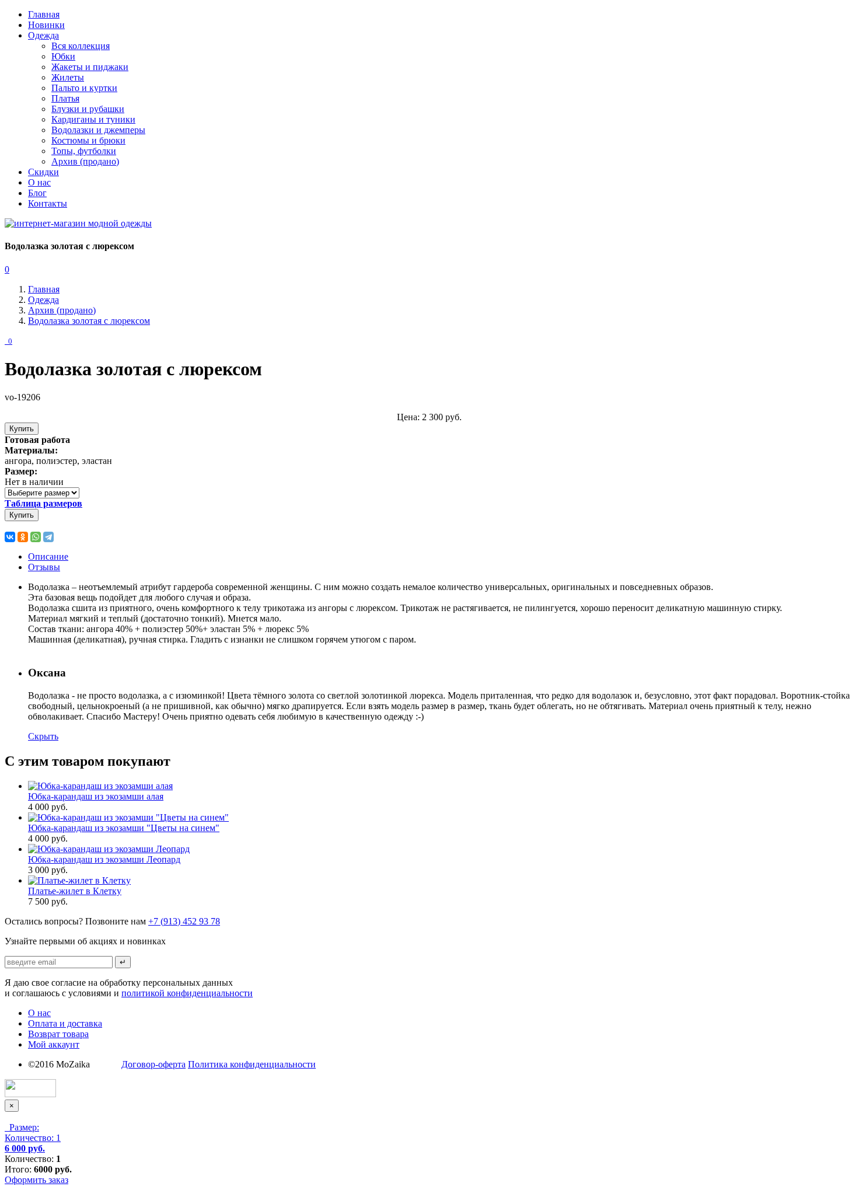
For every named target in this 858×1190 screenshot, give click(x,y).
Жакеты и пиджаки (89, 67)
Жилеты (67, 77)
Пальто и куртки (84, 88)
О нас (39, 182)
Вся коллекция (80, 46)
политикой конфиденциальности (187, 993)
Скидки (43, 172)
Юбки (63, 56)
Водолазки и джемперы (98, 130)
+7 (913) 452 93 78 (184, 921)
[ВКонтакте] (10, 537)
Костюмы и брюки (88, 140)
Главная (44, 14)
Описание (48, 556)
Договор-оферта (153, 1064)
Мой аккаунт (53, 1044)
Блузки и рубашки (87, 109)
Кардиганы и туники (93, 119)
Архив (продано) (85, 161)
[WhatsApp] (35, 537)
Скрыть (43, 736)
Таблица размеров (43, 503)
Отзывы (44, 567)
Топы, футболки (83, 151)
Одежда (43, 35)
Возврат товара (58, 1034)
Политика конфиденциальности (252, 1064)
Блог (37, 193)
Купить (21, 428)
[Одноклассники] (23, 537)
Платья (65, 98)
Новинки (46, 25)
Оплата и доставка (65, 1023)
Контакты (47, 203)
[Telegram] (48, 537)
